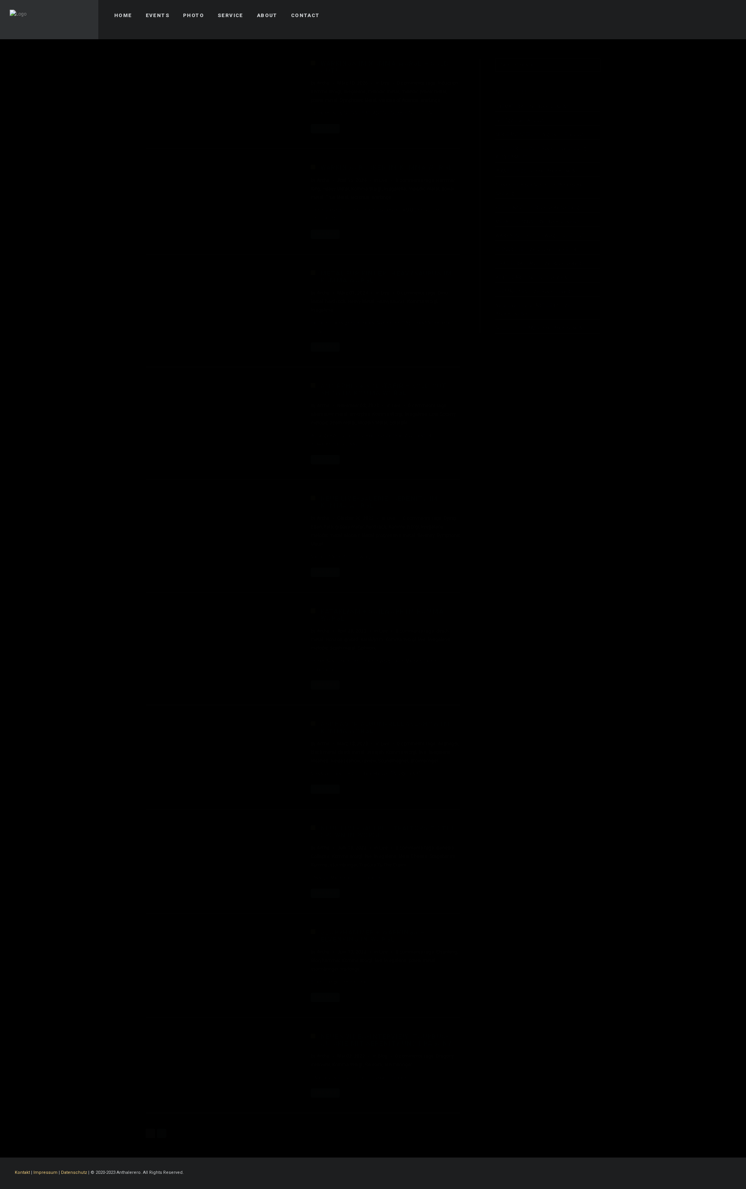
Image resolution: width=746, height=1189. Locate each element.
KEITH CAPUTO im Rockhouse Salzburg (537, 207)
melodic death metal (333, 422)
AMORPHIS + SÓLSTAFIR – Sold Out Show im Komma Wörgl (383, 389)
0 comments (411, 83)
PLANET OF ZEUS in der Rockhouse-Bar (537, 171)
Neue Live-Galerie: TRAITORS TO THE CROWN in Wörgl (388, 832)
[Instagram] (715, 15)
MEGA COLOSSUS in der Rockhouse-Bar (537, 221)
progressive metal (395, 535)
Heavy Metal (335, 189)
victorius (360, 197)
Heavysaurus (390, 301)
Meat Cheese (413, 856)
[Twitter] (701, 15)
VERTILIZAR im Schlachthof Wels (531, 277)
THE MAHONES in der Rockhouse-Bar (535, 291)
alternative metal (329, 414)
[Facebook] (687, 15)
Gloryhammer (325, 960)
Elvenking (446, 952)
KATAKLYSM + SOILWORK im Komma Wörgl (382, 615)
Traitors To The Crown (382, 865)
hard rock (335, 301)
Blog (382, 1056)
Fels (328, 527)
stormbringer (424, 761)
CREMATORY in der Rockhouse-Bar (532, 106)
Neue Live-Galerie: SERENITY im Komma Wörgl (379, 502)
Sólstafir (398, 422)
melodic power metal (423, 91)
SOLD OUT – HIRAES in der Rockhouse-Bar (540, 328)
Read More (325, 128)
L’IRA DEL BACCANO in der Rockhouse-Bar (540, 263)
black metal (323, 752)
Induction (448, 83)
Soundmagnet (393, 761)
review (369, 761)
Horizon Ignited (342, 639)
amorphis (360, 414)
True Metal (337, 197)
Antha (323, 83)
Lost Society (442, 414)
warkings (430, 100)
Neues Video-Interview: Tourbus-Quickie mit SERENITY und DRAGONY (386, 1040)
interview (320, 1064)
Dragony (444, 1056)
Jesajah (375, 752)
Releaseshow (345, 761)
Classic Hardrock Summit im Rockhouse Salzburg (538, 189)
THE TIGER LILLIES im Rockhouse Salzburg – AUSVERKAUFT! (542, 153)
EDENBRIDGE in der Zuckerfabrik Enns (536, 249)
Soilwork (367, 648)
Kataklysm (372, 639)
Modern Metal (372, 422)
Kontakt (22, 1172)
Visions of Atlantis (398, 100)
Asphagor (448, 743)
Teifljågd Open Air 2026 (520, 120)
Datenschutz (74, 1172)
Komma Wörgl (326, 91)
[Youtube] (729, 15)
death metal (351, 752)
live (421, 639)
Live (385, 83)
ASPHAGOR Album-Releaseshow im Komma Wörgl (385, 727)
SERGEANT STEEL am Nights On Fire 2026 (540, 134)
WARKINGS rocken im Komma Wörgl (386, 167)
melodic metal (383, 91)
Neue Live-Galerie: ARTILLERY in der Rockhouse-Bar (533, 310)
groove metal (349, 527)
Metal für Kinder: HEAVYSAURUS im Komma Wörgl (386, 277)
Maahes (319, 761)
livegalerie (354, 91)
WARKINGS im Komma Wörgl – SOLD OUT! (385, 67)
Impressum (45, 1172)
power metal (324, 100)
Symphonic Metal (358, 100)
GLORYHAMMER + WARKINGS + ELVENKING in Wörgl (372, 936)
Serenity (425, 535)
